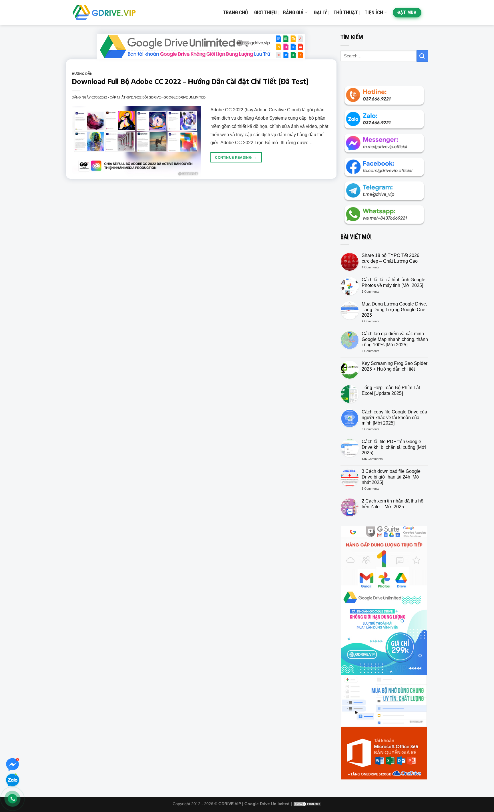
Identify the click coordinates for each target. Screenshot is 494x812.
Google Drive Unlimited (267, 803)
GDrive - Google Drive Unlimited (177, 97)
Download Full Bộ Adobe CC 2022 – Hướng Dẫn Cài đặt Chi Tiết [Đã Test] (190, 81)
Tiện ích (373, 12)
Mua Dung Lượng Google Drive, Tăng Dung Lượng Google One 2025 (394, 309)
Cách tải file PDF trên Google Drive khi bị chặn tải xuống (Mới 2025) (394, 447)
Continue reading (236, 157)
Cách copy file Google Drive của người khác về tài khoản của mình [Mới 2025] (394, 417)
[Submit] (422, 55)
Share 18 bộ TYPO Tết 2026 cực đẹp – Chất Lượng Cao (390, 258)
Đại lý (320, 12)
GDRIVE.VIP (229, 803)
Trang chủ (235, 12)
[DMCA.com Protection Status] (307, 803)
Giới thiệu (265, 12)
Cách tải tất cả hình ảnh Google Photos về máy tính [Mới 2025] (393, 282)
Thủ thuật (345, 12)
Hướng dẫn (82, 73)
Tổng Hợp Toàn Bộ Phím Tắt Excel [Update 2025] (391, 390)
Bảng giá (293, 12)
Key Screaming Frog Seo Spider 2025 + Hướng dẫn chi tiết (394, 366)
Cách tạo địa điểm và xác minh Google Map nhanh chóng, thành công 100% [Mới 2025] (395, 339)
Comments (370, 267)
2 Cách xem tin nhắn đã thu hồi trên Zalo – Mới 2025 (393, 504)
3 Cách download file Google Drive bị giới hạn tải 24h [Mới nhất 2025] (391, 477)
